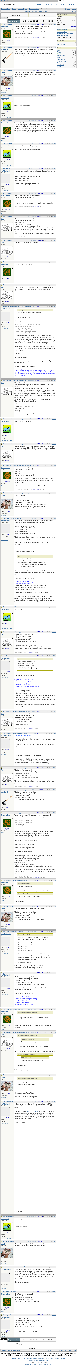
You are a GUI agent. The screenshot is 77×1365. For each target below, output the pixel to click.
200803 (54, 24)
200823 (54, 70)
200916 (54, 906)
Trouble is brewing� (9, 1291)
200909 (54, 767)
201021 (54, 1291)
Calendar (34, 11)
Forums (14, 9)
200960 (54, 1267)
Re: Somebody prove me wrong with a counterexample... (20, 380)
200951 (54, 1101)
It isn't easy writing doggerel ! (12, 518)
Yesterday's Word (31, 1358)
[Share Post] (49, 24)
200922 (54, 1009)
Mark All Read (16, 1350)
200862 (54, 216)
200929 (54, 1032)
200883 (54, 285)
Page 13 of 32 (13, 21)
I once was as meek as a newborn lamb (15, 1267)
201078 (54, 1315)
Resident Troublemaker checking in (14, 656)
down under (4, 92)
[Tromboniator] (7, 37)
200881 (54, 240)
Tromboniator (33, 47)
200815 (54, 47)
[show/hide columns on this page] (75, 11)
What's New (48, 5)
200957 (54, 1241)
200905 (54, 632)
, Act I (32, 1111)
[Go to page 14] (55, 21)
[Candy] (7, 86)
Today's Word (21, 1358)
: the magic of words (13, 1)
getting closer (7, 973)
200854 (54, 168)
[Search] (72, 11)
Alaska (2, 44)
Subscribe (40, 1358)
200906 (54, 655)
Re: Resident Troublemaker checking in (15, 711)
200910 (54, 789)
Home (14, 1358)
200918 (54, 972)
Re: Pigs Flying (8, 906)
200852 (54, 143)
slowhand (33, 906)
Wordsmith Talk (5, 9)
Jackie (34, 70)
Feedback (62, 1358)
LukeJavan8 (32, 24)
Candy (34, 95)
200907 (54, 711)
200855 (54, 193)
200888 (54, 444)
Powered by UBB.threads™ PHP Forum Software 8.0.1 (38, 1364)
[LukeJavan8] (7, 109)
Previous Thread (15, 15)
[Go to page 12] (21, 21)
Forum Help (60, 1350)
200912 (54, 812)
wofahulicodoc (32, 380)
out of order (6, 168)
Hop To (4, 1342)
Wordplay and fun (34, 9)
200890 (54, 493)
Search (56, 5)
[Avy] (7, 230)
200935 (54, 1075)
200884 (54, 306)
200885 (54, 380)
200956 (54, 1216)
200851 (54, 120)
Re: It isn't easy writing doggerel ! (13, 607)
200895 (54, 518)
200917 (54, 931)
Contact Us (70, 5)
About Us (40, 5)
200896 (54, 607)
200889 (54, 465)
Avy (35, 262)
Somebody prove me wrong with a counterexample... (19, 306)
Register (67, 9)
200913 (54, 880)
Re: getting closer (8, 1075)
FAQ (45, 1358)
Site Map (62, 5)
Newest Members (62, 29)
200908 (54, 733)
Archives (50, 1358)
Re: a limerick (7, 24)
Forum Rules (5, 1350)
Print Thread (4, 18)
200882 (54, 262)
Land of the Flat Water (6, 117)
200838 (54, 95)
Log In (74, 9)
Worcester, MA (4, 190)
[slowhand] (7, 62)
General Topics (22, 9)
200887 (54, 419)
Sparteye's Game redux (10, 1315)
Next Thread (41, 15)
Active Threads (43, 11)
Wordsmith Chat (43, 1360)
